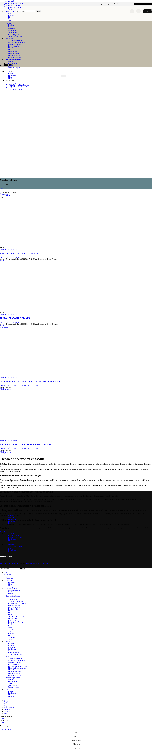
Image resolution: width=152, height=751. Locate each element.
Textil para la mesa (14, 67)
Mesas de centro (13, 52)
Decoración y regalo (15, 537)
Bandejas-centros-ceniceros (17, 603)
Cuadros (11, 592)
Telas (10, 65)
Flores (10, 613)
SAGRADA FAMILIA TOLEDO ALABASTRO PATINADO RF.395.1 (30, 381)
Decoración (12, 73)
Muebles (11, 79)
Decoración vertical (14, 535)
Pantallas (11, 634)
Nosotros (11, 515)
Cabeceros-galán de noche (16, 42)
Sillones (10, 586)
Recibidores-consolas (15, 57)
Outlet (10, 548)
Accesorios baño (13, 598)
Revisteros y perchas (15, 7)
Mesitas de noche (14, 55)
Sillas (10, 584)
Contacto (11, 517)
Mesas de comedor (14, 53)
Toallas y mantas (13, 69)
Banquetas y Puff (14, 582)
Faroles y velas (13, 609)
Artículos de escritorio (15, 601)
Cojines (10, 61)
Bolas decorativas (14, 605)
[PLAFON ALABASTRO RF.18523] (20, 310)
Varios (10, 628)
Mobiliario (11, 544)
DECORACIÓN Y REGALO (16, 84)
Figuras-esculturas (14, 611)
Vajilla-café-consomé (15, 36)
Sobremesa (11, 19)
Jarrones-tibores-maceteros (17, 616)
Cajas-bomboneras (14, 607)
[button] (5, 261)
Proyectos (11, 521)
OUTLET (9, 88)
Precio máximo (36, 76)
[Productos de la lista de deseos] (132, 11)
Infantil (10, 614)
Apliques (11, 632)
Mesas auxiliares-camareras (17, 50)
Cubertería (11, 29)
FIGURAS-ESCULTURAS (19, 86)
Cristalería (11, 27)
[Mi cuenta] (138, 11)
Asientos (11, 533)
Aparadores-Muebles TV (16, 40)
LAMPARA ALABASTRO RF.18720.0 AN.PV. (20, 253)
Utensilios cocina (13, 34)
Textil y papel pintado (15, 546)
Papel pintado (12, 63)
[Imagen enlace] (10, 505)
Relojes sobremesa (14, 5)
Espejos (10, 594)
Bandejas (11, 25)
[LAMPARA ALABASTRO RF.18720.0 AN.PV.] (20, 245)
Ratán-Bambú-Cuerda (15, 3)
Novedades (12, 550)
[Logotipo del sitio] (7, 17)
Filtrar (64, 76)
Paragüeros (12, 1)
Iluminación (12, 75)
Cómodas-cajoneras (14, 44)
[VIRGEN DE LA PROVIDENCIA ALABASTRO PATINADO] (20, 438)
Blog (9, 523)
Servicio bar (12, 30)
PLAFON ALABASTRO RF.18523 (15, 318)
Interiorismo (12, 519)
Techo (10, 21)
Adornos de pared (14, 590)
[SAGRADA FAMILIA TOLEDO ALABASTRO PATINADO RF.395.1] (20, 375)
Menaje (10, 77)
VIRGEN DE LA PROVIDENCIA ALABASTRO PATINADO (26, 444)
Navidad (11, 552)
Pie (9, 635)
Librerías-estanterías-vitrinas (17, 48)
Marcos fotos (12, 618)
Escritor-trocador (13, 46)
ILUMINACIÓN (16, 90)
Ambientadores (13, 600)
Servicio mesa (12, 32)
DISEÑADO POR (37, 564)
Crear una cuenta (5, 729)
